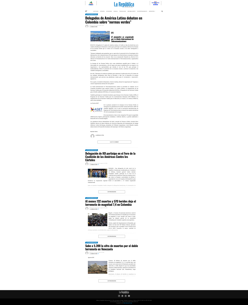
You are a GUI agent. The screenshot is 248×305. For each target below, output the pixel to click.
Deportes (151, 11)
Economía (109, 11)
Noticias (95, 11)
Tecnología (122, 11)
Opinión (102, 11)
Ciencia (116, 11)
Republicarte (131, 11)
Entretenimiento (142, 11)
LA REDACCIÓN (93, 26)
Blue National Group (128, 303)
